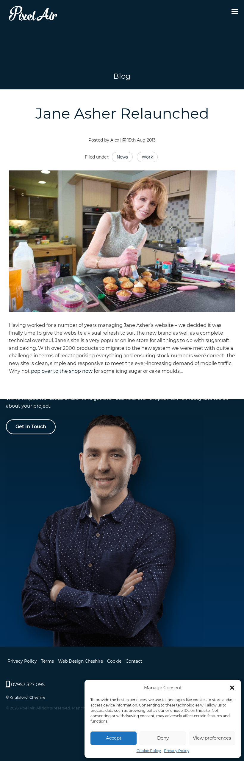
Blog (122, 76)
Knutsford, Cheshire (27, 697)
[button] (232, 688)
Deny (163, 738)
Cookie (114, 661)
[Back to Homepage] (33, 19)
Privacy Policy (176, 750)
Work (147, 157)
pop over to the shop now (62, 371)
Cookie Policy (149, 750)
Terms (47, 661)
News (122, 157)
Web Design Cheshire (80, 661)
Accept (113, 738)
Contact (134, 661)
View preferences (212, 738)
